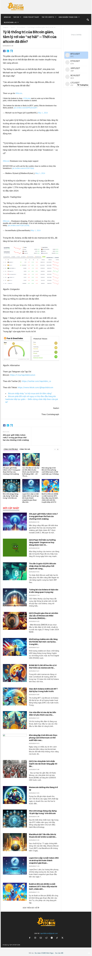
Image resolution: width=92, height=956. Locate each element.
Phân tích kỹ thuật (31, 17)
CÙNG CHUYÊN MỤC (11, 449)
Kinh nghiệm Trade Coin (68, 17)
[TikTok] (57, 938)
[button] (87, 19)
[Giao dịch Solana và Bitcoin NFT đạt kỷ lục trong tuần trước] (15, 697)
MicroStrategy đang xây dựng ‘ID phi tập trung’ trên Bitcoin (10, 496)
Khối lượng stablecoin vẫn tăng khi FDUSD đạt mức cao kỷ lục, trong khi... (43, 641)
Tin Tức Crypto (48, 17)
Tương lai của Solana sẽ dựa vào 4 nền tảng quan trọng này (43, 590)
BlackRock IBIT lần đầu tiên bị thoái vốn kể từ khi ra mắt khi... (43, 835)
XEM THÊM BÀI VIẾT (30, 908)
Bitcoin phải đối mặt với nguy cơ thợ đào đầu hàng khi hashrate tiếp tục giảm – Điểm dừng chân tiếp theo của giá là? (31, 399)
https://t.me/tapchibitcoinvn (22, 375)
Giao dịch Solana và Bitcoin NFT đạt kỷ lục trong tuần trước (43, 690)
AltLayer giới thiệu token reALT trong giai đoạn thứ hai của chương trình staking (16, 437)
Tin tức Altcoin (21, 27)
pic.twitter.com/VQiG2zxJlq (18, 225)
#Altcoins (27, 98)
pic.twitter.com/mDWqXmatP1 (25, 108)
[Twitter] (8, 51)
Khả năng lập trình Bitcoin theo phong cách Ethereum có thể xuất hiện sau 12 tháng (50, 471)
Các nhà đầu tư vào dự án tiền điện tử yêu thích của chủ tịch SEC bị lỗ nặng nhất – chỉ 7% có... (30, 472)
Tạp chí (16, 17)
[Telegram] (11, 51)
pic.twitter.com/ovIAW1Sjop (23, 168)
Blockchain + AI (10, 22)
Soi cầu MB (59, 953)
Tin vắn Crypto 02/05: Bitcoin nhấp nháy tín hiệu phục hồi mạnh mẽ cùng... (42, 566)
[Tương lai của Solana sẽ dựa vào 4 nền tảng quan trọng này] (15, 597)
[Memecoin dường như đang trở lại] (15, 795)
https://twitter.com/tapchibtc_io (36, 381)
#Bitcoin (19, 93)
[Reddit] (46, 938)
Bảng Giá (7, 17)
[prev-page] (55, 449)
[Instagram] (35, 938)
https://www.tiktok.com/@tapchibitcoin (35, 387)
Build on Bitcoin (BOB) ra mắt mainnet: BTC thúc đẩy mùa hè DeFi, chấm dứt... (43, 886)
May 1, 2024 (43, 113)
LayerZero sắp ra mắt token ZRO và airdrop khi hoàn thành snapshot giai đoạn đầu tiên (30, 498)
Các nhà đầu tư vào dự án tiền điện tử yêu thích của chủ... (42, 713)
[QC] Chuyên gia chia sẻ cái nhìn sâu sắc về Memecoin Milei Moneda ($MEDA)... (43, 615)
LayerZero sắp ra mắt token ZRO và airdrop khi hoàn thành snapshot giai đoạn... (44, 860)
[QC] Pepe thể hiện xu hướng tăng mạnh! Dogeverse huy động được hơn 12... (42, 542)
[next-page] (58, 449)
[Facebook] (4, 51)
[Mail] (40, 938)
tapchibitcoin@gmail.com (49, 933)
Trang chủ (5, 27)
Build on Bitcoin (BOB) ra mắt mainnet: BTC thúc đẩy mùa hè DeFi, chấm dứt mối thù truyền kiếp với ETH (50, 498)
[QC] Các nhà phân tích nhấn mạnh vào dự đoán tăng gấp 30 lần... (43, 763)
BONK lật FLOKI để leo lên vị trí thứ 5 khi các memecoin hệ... (43, 666)
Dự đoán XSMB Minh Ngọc (44, 953)
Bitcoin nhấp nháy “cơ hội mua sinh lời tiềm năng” (30, 393)
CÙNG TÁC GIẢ (25, 449)
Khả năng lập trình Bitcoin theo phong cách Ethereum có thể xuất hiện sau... (43, 737)
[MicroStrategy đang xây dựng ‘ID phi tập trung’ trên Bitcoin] (11, 485)
